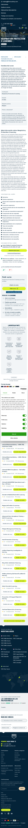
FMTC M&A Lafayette (6, 645)
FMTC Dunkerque (5, 651)
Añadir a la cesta (14, 285)
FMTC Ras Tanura (5, 669)
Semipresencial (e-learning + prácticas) (7, 771)
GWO (2, 757)
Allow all (14, 434)
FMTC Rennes (4, 654)
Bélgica (16, 776)
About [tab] (22, 392)
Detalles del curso (7, 452)
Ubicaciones (4, 4)
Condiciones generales (6, 806)
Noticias (3, 13)
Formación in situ (4, 768)
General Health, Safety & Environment (20, 759)
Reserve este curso (14, 250)
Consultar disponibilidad (20, 452)
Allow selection (14, 438)
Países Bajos (17, 770)
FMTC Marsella (4, 656)
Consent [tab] (5, 392)
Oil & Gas (17, 752)
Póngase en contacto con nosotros (11, 18)
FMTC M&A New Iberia (6, 638)
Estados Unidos (18, 768)
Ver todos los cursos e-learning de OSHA (14, 621)
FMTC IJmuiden (17, 662)
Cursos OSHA (12, 33)
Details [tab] (14, 392)
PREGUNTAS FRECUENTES (8, 10)
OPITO (2, 752)
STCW (2, 759)
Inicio (2, 33)
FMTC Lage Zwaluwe (18, 654)
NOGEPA (3, 754)
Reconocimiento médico (6, 804)
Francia (16, 774)
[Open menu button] (26, 28)
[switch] (24, 420)
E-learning (3, 773)
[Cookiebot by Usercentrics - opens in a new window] (20, 389)
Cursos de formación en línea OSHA (9, 34)
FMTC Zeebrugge (17, 638)
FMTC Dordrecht (17, 660)
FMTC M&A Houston (6, 643)
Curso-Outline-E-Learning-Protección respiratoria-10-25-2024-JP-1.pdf (12, 246)
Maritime (16, 757)
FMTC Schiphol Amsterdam (20, 651)
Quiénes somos (5, 7)
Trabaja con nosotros (7, 16)
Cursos (6, 33)
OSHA (2, 761)
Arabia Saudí (17, 772)
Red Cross (3, 763)
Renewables (17, 754)
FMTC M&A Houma (5, 640)
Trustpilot (3, 707)
